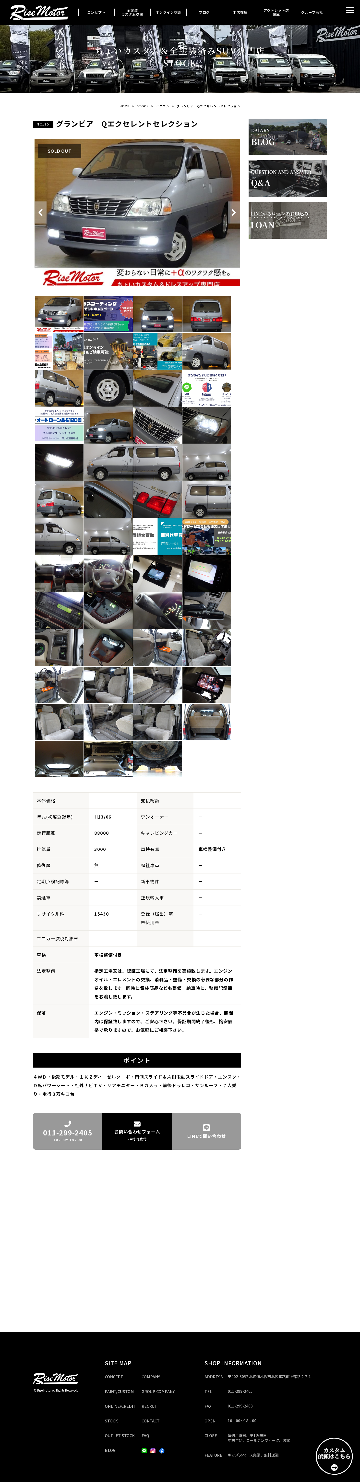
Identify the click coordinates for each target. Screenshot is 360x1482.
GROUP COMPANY (158, 1391)
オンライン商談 (168, 12)
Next (234, 212)
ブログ (204, 12)
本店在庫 (240, 12)
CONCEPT (114, 1377)
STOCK (143, 106)
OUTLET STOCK (120, 1435)
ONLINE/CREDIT (120, 1406)
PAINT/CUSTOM (119, 1391)
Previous (40, 212)
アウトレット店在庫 (276, 12)
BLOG (110, 1450)
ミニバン (163, 106)
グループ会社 (312, 12)
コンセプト (96, 12)
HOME (125, 106)
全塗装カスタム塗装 (132, 12)
